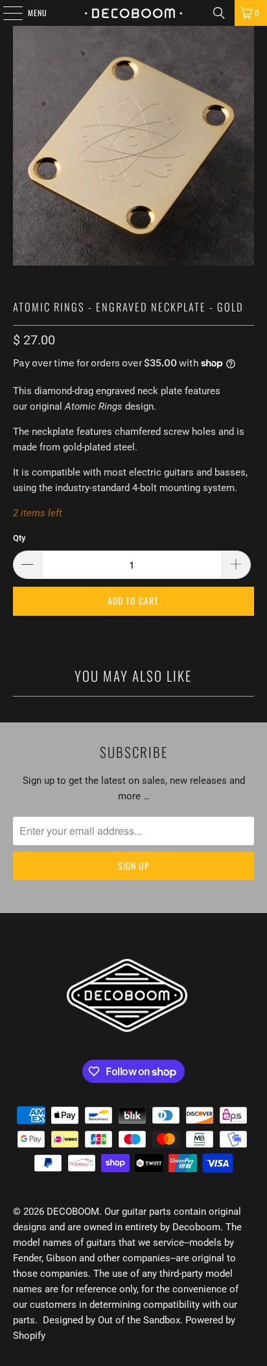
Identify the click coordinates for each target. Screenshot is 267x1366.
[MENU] (6, 13)
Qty (19, 538)
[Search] (219, 13)
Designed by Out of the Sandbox (111, 1320)
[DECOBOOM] (133, 13)
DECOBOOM (73, 1211)
